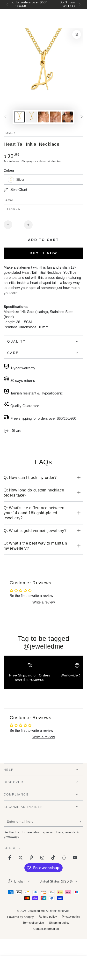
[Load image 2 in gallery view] (31, 117)
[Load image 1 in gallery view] (19, 117)
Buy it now (43, 253)
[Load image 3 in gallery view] (43, 117)
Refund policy (48, 916)
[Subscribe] (80, 821)
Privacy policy (71, 916)
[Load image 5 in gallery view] (67, 117)
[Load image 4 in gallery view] (55, 117)
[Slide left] (8, 4)
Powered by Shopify (20, 917)
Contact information (46, 929)
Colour (9, 170)
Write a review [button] (43, 602)
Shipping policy (59, 922)
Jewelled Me (36, 911)
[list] (43, 674)
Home (8, 132)
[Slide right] (79, 4)
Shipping (27, 161)
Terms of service (33, 922)
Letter (8, 200)
